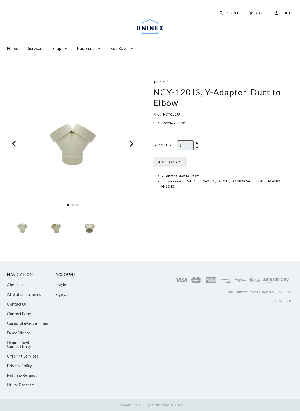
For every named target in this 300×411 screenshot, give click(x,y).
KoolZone (85, 48)
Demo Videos (19, 332)
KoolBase (118, 48)
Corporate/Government (28, 323)
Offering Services (22, 356)
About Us (15, 284)
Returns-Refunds (22, 375)
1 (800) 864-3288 (278, 301)
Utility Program (21, 384)
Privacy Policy (19, 365)
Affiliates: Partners (24, 294)
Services (35, 48)
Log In (61, 284)
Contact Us (17, 304)
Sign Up (62, 294)
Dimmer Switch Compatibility (20, 344)
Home (12, 48)
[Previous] (14, 143)
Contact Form (19, 313)
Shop (56, 48)
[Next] (131, 143)
